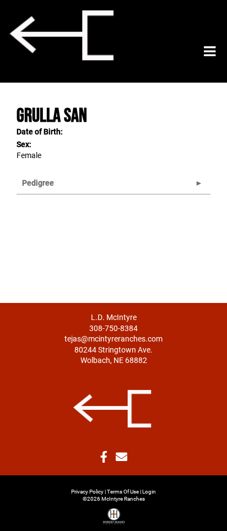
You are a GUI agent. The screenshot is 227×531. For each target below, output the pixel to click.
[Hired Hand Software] (114, 512)
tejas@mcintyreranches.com (113, 338)
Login (149, 491)
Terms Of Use (123, 491)
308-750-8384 (113, 328)
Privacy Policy (87, 491)
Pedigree (38, 182)
